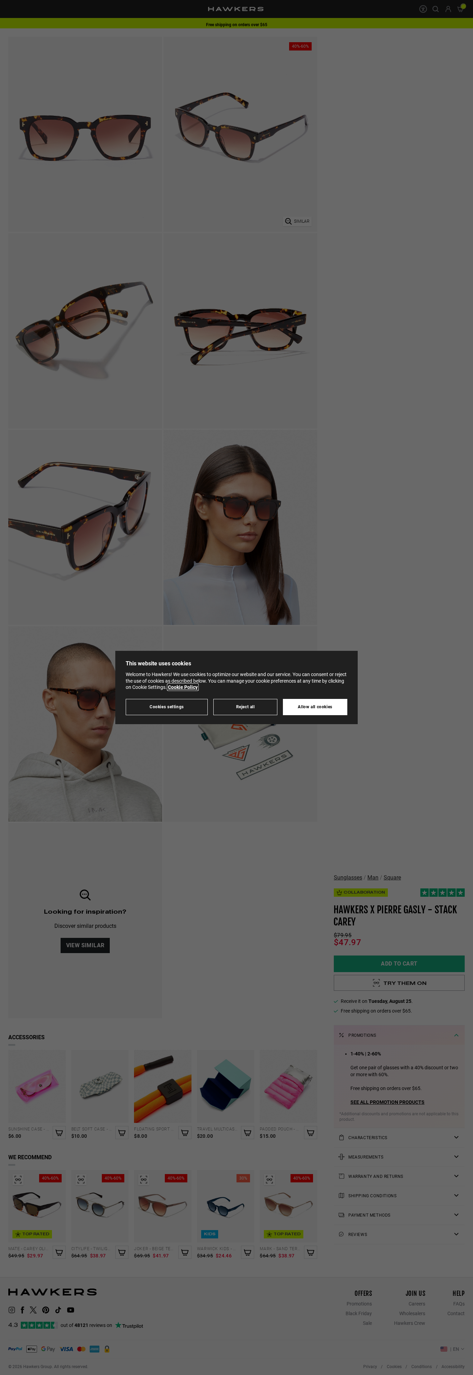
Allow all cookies (315, 706)
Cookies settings (167, 706)
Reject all (245, 706)
